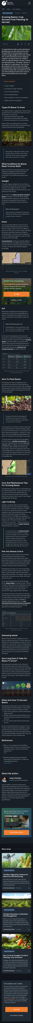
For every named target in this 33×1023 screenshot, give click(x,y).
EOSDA (8, 3)
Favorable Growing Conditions (14, 89)
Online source (8, 763)
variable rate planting (19, 441)
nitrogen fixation (24, 531)
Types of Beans (9, 86)
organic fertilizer (24, 524)
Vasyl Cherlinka (15, 778)
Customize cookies (16, 1015)
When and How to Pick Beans (13, 100)
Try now (16, 294)
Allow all (16, 1009)
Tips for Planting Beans (12, 92)
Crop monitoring (7, 241)
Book (5, 753)
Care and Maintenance (11, 94)
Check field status (16, 832)
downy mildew (10, 583)
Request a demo (16, 300)
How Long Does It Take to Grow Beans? (16, 97)
